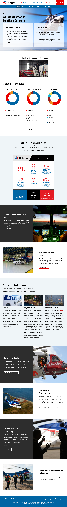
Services (24, 2)
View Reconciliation (32, 129)
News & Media (35, 2)
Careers (50, 2)
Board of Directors (47, 6)
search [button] (53, 2)
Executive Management (44, 484)
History (33, 6)
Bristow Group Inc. (54, 498)
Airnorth (8, 312)
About (21, 2)
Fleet (31, 2)
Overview (18, 6)
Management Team (39, 6)
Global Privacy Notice (40, 499)
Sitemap (51, 499)
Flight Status (60, 2)
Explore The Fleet (43, 267)
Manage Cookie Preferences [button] (59, 499)
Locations (28, 2)
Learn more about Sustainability (45, 411)
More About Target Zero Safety (10, 372)
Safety (22, 6)
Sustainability (27, 6)
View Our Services (8, 232)
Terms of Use (45, 503)
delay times (44, 502)
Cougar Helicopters (28, 312)
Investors (40, 2)
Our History (7, 449)
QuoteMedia (23, 502)
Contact (46, 2)
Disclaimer (47, 499)
